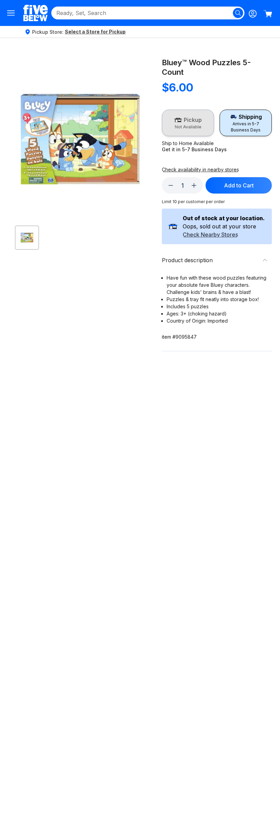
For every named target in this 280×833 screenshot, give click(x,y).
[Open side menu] (11, 13)
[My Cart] (267, 13)
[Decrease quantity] (170, 185)
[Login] (252, 13)
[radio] (188, 123)
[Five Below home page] (35, 13)
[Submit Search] (238, 13)
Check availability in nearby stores (200, 169)
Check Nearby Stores (210, 235)
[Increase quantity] (194, 185)
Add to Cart (239, 185)
